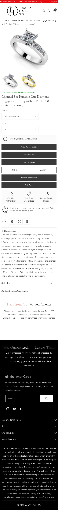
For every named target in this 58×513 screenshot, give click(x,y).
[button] (3, 11)
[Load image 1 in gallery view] (10, 80)
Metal (4, 110)
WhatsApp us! (31, 139)
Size (3, 123)
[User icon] (43, 11)
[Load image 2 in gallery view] (29, 80)
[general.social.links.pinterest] (27, 221)
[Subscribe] (46, 398)
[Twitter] (20, 221)
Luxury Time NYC (33, 505)
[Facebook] (12, 221)
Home (4, 20)
